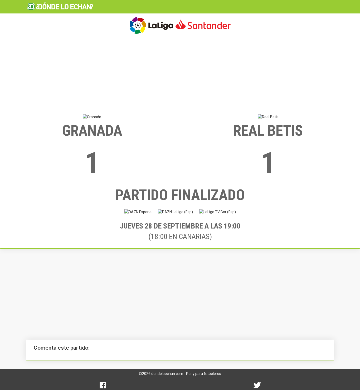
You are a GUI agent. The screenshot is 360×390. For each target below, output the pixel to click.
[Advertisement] (180, 74)
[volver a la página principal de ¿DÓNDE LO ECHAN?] (60, 6)
